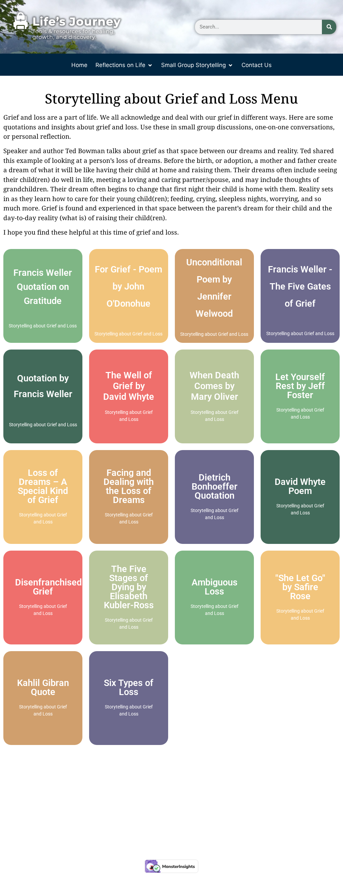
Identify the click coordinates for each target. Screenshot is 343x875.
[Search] (329, 27)
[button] (124, 65)
